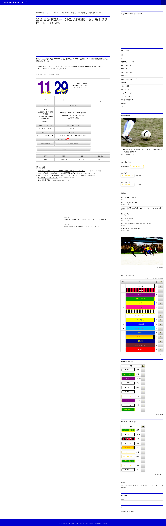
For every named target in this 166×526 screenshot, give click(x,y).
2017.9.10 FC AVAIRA (127, 218)
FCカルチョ (140, 320)
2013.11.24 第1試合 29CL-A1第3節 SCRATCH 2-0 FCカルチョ (61, 171)
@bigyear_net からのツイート (129, 511)
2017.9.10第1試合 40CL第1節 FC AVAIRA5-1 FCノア (136, 223)
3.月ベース (57, 13)
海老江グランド (84, 85)
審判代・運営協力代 (127, 100)
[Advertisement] (73, 39)
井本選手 (138, 184)
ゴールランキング (126, 93)
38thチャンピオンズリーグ (129, 79)
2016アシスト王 (125, 182)
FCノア (140, 294)
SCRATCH (140, 290)
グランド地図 (125, 86)
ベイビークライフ (137, 166)
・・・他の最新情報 (158, 267)
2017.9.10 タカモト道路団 (128, 197)
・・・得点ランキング (158, 414)
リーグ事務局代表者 (54, 74)
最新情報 (123, 103)
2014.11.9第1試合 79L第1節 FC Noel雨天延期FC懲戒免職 (58, 173)
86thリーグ (124, 69)
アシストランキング (127, 96)
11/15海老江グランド (45, 180)
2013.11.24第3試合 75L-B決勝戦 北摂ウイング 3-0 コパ (58, 175)
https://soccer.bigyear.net (93, 58)
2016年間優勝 (125, 166)
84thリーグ (124, 82)
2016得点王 (124, 173)
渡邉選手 (138, 175)
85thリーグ (124, 75)
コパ (140, 303)
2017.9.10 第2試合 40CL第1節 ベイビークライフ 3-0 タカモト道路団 (141, 208)
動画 (122, 55)
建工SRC (140, 341)
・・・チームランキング (157, 354)
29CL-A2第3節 (78, 87)
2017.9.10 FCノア (126, 213)
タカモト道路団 (140, 299)
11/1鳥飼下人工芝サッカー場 (48, 178)
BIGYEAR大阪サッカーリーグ (15, 2)
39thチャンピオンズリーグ (129, 72)
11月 (62, 13)
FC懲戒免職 (140, 324)
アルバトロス (140, 311)
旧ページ (123, 107)
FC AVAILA (140, 286)
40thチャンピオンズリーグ (129, 65)
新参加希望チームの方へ (128, 62)
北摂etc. (140, 332)
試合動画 (63, 149)
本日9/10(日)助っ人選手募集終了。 (131, 229)
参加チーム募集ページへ (128, 154)
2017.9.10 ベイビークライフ (129, 203)
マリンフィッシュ (140, 328)
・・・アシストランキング (156, 474)
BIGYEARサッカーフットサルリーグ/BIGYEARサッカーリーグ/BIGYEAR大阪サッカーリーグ (83, 523)
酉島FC (140, 349)
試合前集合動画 (45, 143)
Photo (122, 58)
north (140, 307)
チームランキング (126, 89)
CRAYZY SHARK (140, 345)
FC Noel (139, 337)
